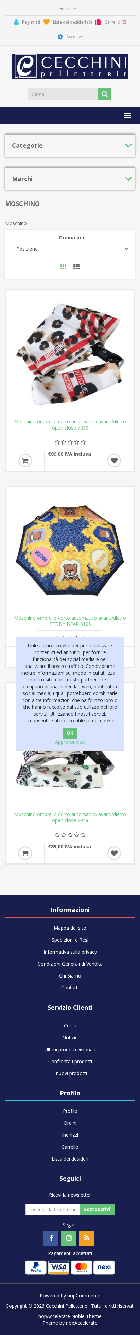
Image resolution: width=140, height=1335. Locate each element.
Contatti (70, 987)
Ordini (70, 1123)
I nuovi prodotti (70, 1073)
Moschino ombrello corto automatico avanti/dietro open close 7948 (70, 817)
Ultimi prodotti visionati (70, 1049)
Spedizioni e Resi (70, 940)
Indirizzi (70, 1135)
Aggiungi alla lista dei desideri (114, 460)
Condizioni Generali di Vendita (70, 963)
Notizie (70, 1037)
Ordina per (72, 237)
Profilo (70, 1111)
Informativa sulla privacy (70, 951)
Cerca (70, 1025)
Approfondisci (70, 742)
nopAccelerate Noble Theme (70, 1316)
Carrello (70, 1146)
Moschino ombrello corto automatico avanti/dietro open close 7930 (70, 425)
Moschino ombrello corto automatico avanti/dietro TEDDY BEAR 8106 (70, 621)
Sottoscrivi (97, 1209)
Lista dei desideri (70, 1158)
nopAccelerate (82, 1323)
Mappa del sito (70, 928)
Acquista (25, 460)
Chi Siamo (70, 975)
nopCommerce (83, 1295)
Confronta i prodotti (70, 1061)
